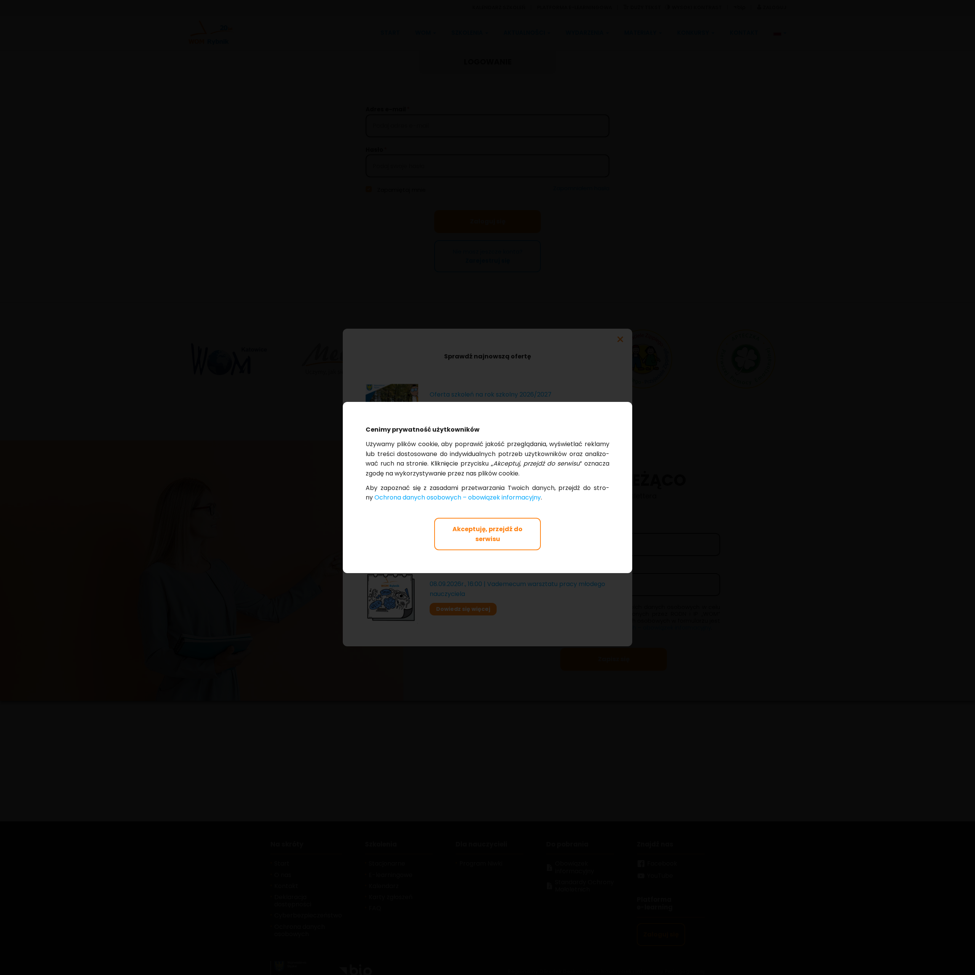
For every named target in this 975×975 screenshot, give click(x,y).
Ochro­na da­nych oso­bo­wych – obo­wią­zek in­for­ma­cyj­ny (457, 497)
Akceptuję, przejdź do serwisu (487, 534)
